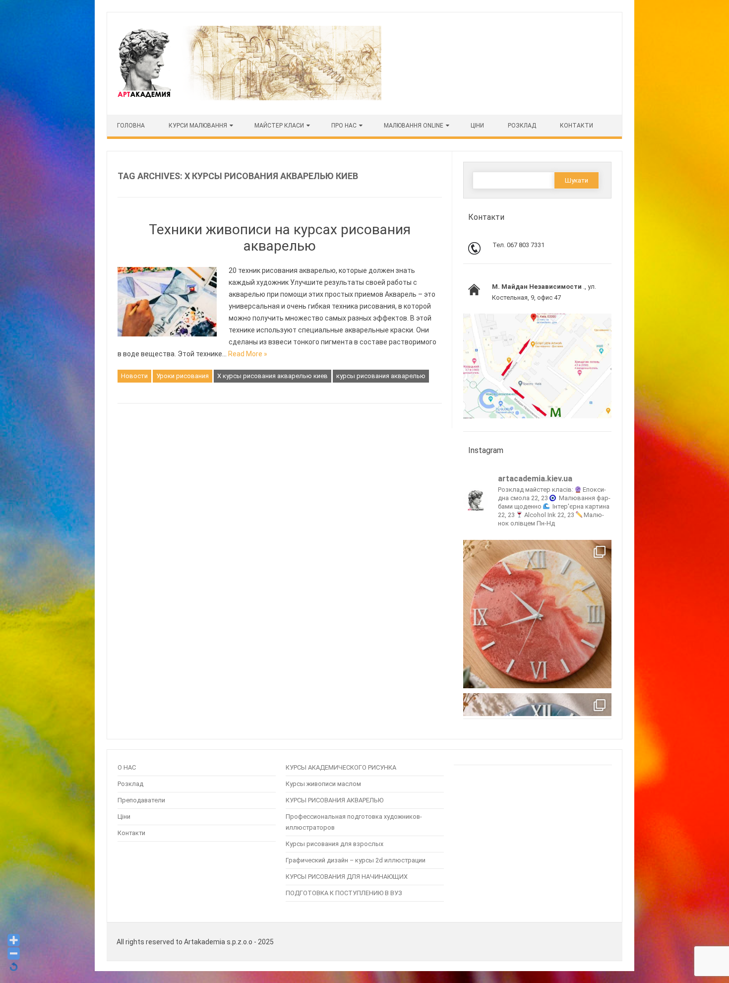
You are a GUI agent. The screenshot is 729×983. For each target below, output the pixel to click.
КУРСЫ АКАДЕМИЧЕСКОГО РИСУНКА (341, 767)
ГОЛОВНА (131, 125)
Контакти (576, 125)
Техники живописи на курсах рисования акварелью (280, 238)
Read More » (247, 354)
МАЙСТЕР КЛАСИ (279, 125)
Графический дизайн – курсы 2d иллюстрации (355, 860)
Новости (134, 376)
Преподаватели (141, 800)
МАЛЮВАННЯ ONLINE (413, 125)
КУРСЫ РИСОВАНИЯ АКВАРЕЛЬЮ (334, 800)
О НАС (127, 767)
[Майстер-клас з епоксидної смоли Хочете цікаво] (537, 614)
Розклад (522, 125)
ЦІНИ (477, 125)
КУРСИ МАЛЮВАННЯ (198, 125)
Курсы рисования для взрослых (334, 844)
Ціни (124, 816)
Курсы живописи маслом (323, 783)
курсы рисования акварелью (380, 376)
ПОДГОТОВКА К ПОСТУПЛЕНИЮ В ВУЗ (344, 893)
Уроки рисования (182, 376)
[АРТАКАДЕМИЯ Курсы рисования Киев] (248, 98)
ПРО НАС (344, 125)
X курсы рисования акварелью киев (272, 376)
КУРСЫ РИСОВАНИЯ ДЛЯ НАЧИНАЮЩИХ (347, 876)
